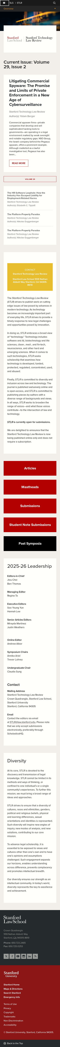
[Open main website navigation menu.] (4, 3)
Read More (20, 164)
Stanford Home (12, 984)
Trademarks (9, 1016)
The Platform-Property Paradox (23, 214)
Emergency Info (12, 997)
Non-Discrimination (13, 1020)
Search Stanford (12, 993)
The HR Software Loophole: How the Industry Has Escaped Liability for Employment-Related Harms (26, 195)
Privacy (7, 1008)
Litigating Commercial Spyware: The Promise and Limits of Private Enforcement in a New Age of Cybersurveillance (29, 93)
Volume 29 (30, 179)
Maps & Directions (13, 988)
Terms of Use (10, 1004)
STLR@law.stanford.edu (22, 722)
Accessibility (10, 1024)
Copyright (9, 1012)
